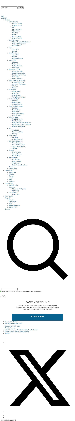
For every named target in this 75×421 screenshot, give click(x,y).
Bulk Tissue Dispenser (18, 126)
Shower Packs (16, 152)
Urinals (14, 88)
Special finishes (13, 22)
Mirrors (14, 34)
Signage (14, 148)
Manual (14, 51)
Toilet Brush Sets (17, 143)
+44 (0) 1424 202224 (11, 321)
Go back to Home (37, 317)
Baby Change (13, 135)
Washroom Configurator (19, 189)
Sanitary (14, 134)
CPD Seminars (13, 192)
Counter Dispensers (18, 113)
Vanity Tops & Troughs (18, 97)
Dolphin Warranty (10, 328)
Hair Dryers (15, 67)
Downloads (15, 191)
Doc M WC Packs (17, 71)
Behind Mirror (16, 64)
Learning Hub (9, 183)
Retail (10, 180)
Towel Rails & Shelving (18, 146)
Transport (11, 181)
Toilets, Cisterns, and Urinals (17, 80)
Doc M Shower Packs (18, 73)
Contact (7, 209)
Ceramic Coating (17, 23)
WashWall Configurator (19, 44)
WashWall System (14, 40)
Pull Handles (16, 159)
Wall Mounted (16, 91)
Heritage (11, 176)
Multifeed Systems (17, 58)
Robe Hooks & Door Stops (20, 165)
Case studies (9, 170)
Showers (11, 150)
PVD (13, 27)
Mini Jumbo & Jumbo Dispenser (21, 124)
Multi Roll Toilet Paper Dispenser (21, 123)
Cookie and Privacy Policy (12, 326)
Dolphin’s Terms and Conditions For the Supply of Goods (21, 330)
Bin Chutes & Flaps (17, 132)
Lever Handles (16, 161)
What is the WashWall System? (21, 42)
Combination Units (14, 99)
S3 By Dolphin (9, 196)
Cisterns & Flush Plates (19, 84)
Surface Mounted (17, 66)
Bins (10, 128)
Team (10, 203)
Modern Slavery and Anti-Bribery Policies (17, 331)
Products (7, 20)
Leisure (11, 178)
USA (5, 18)
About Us (7, 198)
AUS (2, 18)
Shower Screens (17, 38)
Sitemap (7, 333)
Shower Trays (16, 156)
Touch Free (15, 49)
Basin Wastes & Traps (18, 145)
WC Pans (15, 33)
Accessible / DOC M (14, 69)
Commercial (12, 172)
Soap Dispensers (14, 53)
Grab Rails (15, 77)
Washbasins (15, 31)
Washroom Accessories (15, 141)
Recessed (15, 62)
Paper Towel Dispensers (16, 106)
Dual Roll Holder (17, 121)
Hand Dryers (12, 60)
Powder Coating (17, 25)
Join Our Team (13, 207)
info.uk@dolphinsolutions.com (13, 323)
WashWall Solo (16, 45)
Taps (10, 47)
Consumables (13, 169)
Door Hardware (16, 36)
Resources (12, 187)
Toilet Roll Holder (14, 117)
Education (11, 174)
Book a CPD (15, 194)
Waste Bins (15, 130)
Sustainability (12, 202)
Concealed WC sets (18, 82)
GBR (2, 16)
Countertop (15, 93)
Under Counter (16, 95)
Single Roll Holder (17, 119)
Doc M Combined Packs (19, 75)
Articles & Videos (13, 185)
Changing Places (17, 79)
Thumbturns (15, 163)
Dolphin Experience (14, 205)
